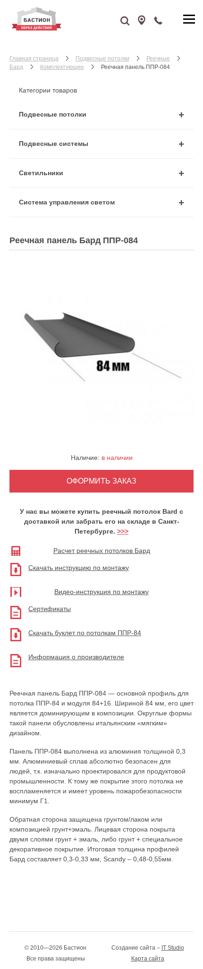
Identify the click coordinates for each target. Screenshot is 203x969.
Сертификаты (49, 608)
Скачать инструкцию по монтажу (78, 567)
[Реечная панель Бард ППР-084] (101, 430)
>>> (122, 531)
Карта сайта (147, 958)
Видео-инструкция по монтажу (101, 591)
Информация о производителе (76, 657)
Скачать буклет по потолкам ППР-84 (84, 633)
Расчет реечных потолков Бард (101, 550)
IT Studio (172, 947)
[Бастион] (61, 19)
